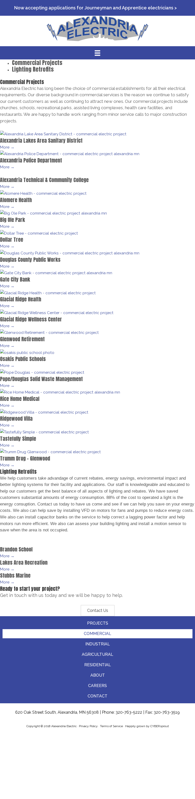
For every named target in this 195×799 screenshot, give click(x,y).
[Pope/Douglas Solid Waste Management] (42, 372)
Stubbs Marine (15, 575)
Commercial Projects (37, 62)
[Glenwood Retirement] (49, 332)
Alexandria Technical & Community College (44, 180)
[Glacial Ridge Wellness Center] (56, 312)
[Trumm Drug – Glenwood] (50, 451)
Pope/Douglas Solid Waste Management (41, 379)
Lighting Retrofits (33, 69)
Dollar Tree (11, 239)
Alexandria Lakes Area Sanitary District (41, 140)
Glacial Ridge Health (20, 299)
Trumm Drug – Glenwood (25, 458)
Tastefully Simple (18, 439)
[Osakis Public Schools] (27, 352)
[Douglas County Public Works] (69, 252)
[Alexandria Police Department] (69, 153)
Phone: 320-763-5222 (122, 712)
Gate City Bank (15, 279)
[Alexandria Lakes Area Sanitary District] (63, 133)
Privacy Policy (88, 726)
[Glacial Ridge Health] (48, 292)
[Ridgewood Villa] (44, 412)
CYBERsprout (159, 726)
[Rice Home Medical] (60, 391)
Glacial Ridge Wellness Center (31, 319)
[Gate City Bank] (56, 272)
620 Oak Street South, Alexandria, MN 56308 (57, 712)
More (7, 147)
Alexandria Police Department (31, 160)
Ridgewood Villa (16, 418)
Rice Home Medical (19, 399)
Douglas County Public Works (30, 260)
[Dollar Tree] (39, 232)
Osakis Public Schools (23, 359)
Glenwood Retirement (22, 339)
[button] (98, 610)
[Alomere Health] (43, 193)
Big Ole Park (12, 220)
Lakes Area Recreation (23, 562)
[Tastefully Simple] (44, 431)
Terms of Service (111, 726)
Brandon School (16, 549)
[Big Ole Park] (53, 212)
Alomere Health (16, 200)
